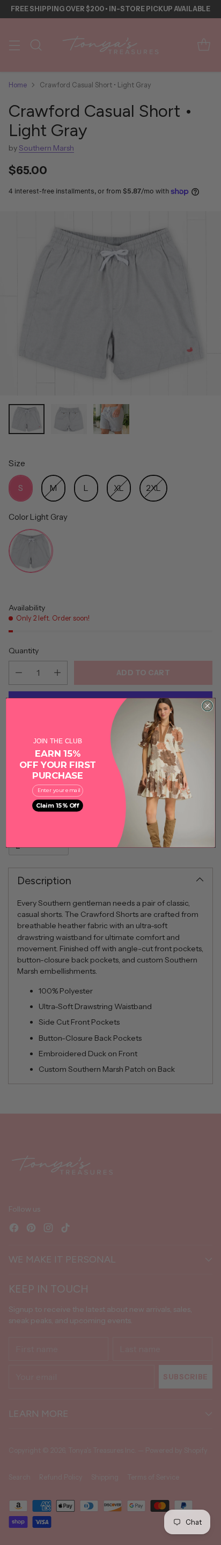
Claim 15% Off (58, 805)
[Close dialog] (207, 705)
